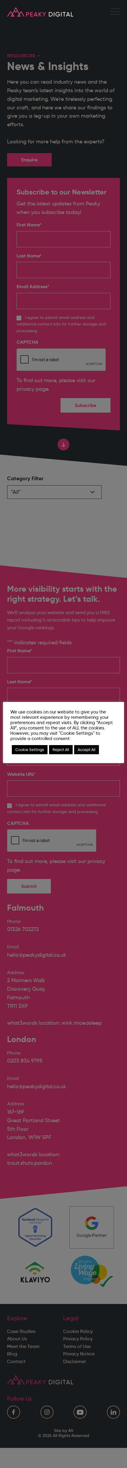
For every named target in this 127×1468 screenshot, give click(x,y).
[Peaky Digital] (40, 12)
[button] (115, 12)
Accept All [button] (86, 749)
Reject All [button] (61, 749)
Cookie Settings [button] (29, 749)
